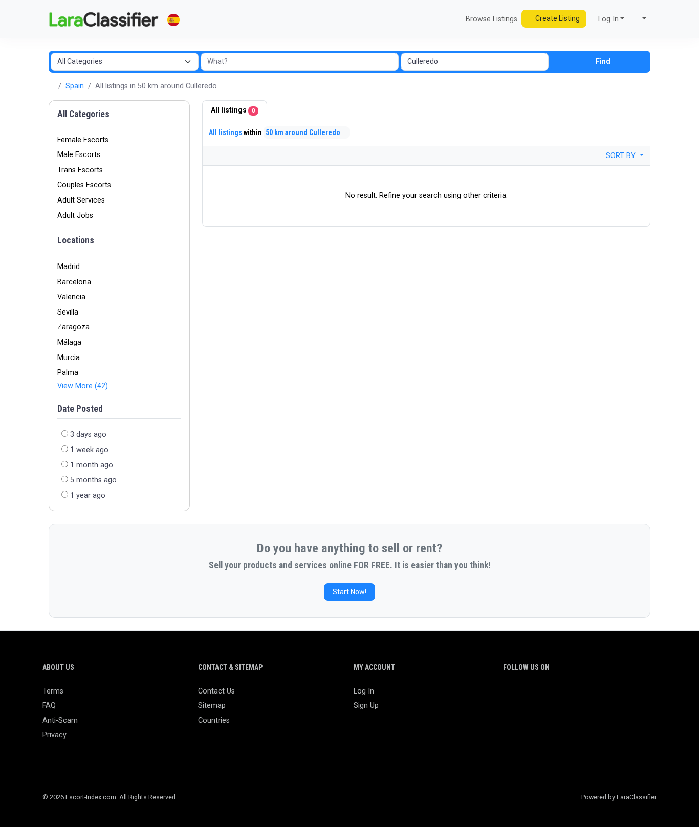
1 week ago (89, 449)
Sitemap (212, 705)
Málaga (69, 342)
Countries (214, 720)
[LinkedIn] (554, 695)
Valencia (71, 297)
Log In (364, 691)
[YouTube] (598, 695)
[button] (639, 19)
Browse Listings (490, 19)
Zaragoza (73, 327)
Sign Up (366, 705)
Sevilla (67, 312)
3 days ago (88, 434)
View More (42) (82, 386)
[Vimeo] (613, 695)
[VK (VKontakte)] (628, 695)
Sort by (622, 155)
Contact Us (216, 691)
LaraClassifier (637, 797)
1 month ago (91, 465)
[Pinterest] (568, 695)
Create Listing (557, 18)
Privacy (54, 735)
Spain (74, 86)
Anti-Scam (60, 720)
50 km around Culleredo (304, 132)
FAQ (49, 705)
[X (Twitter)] (524, 695)
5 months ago (93, 480)
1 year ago (87, 495)
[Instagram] (539, 695)
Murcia (68, 357)
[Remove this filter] (177, 241)
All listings (233, 110)
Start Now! (349, 592)
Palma (67, 372)
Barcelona (74, 282)
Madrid (68, 266)
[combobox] (475, 62)
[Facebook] (509, 695)
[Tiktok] (583, 695)
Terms (52, 691)
